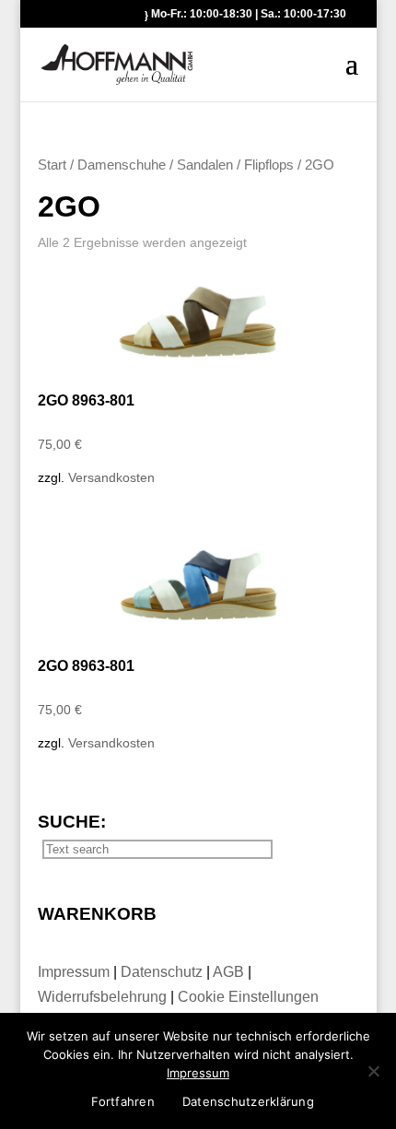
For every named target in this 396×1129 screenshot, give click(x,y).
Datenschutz (163, 972)
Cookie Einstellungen (248, 997)
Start (52, 165)
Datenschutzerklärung (248, 1101)
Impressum (75, 972)
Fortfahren (123, 1101)
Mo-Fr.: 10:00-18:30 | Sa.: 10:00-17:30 (248, 13)
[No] (373, 1071)
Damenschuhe (121, 165)
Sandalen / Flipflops (235, 165)
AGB (230, 972)
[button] (351, 75)
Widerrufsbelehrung (102, 997)
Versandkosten (111, 477)
